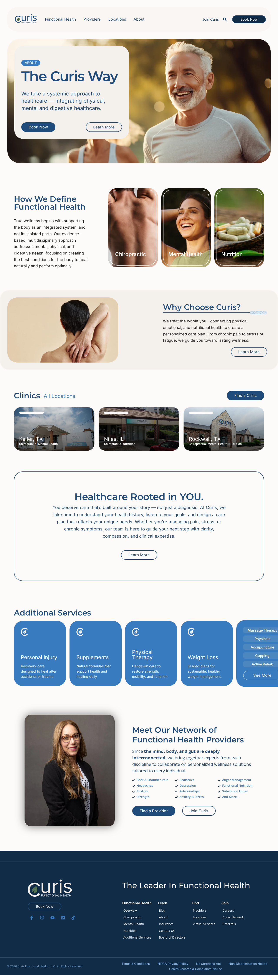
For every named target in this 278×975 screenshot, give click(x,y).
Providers (92, 19)
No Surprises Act (208, 963)
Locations (117, 19)
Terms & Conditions (136, 963)
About (139, 19)
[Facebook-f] (31, 917)
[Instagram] (42, 917)
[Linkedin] (63, 917)
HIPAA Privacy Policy (173, 963)
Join (225, 903)
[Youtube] (52, 917)
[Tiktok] (73, 917)
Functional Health (60, 19)
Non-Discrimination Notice (248, 963)
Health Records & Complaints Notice (195, 969)
